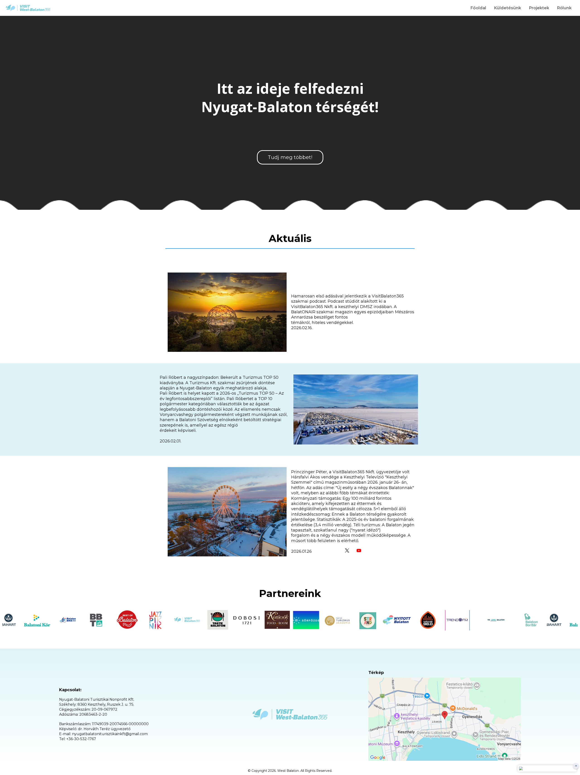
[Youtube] (359, 550)
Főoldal (478, 7)
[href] (444, 719)
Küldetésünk (507, 7)
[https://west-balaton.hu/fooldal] (28, 7)
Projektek (539, 7)
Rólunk (564, 7)
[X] (347, 550)
